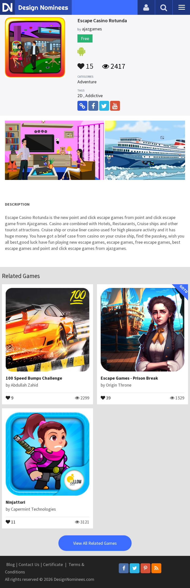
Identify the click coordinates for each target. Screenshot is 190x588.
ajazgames (92, 29)
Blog (10, 564)
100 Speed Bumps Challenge (34, 378)
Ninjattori (15, 502)
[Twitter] (135, 568)
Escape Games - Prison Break (129, 378)
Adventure (86, 82)
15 (88, 63)
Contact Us (29, 564)
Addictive (94, 95)
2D (79, 95)
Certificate (53, 564)
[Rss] (156, 568)
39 (108, 397)
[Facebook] (124, 568)
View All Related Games (95, 543)
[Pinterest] (145, 568)
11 (13, 521)
